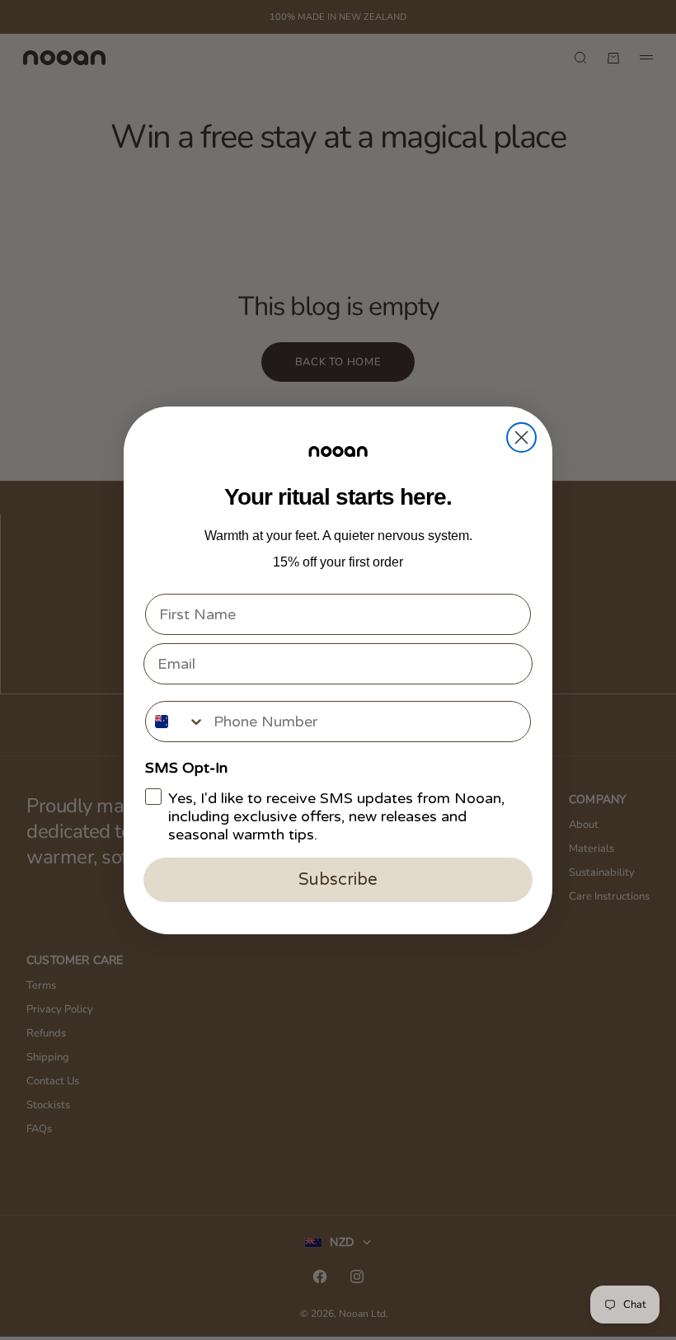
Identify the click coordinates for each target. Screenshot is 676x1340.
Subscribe (338, 880)
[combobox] (175, 721)
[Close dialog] (521, 437)
